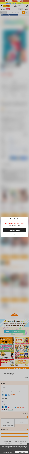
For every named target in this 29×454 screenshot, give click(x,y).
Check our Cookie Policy (7, 452)
